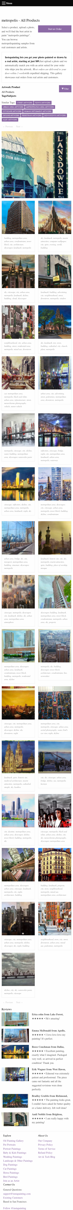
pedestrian (50, 396)
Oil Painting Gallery (13, 1140)
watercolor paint (25, 457)
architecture (18, 244)
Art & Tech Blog (46, 1156)
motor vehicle (16, 406)
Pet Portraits (9, 1144)
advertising (62, 292)
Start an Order (55, 29)
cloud (14, 298)
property (52, 622)
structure (15, 565)
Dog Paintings (10, 1164)
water (6, 453)
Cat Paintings (9, 1168)
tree (54, 342)
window (63, 298)
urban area (8, 241)
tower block (55, 511)
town (59, 342)
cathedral (53, 346)
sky (42, 238)
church (64, 346)
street (60, 295)
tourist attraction (57, 561)
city (11, 244)
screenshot (45, 676)
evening (53, 244)
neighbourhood (51, 295)
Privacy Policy (45, 1144)
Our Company (45, 1140)
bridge (60, 450)
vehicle (7, 406)
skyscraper (8, 247)
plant (43, 349)
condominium (20, 241)
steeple (7, 787)
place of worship (60, 565)
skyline (25, 295)
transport (8, 561)
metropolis (27, 247)
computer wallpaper (58, 241)
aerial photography (49, 730)
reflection (44, 450)
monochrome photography (15, 403)
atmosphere (9, 622)
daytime (11, 831)
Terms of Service (46, 1148)
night (43, 453)
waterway (54, 460)
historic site (54, 558)
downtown (45, 298)
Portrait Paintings (12, 1148)
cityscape (11, 292)
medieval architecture (13, 780)
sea (55, 780)
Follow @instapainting (14, 1208)
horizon (44, 784)
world (59, 244)
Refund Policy (45, 1152)
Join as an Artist (11, 1180)
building (7, 238)
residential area (24, 346)
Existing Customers (13, 1197)
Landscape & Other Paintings (18, 1160)
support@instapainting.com (17, 1193)
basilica (17, 787)
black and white (20, 396)
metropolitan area (19, 238)
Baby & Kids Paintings (14, 1152)
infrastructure (20, 400)
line (65, 672)
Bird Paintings (10, 1176)
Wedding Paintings (12, 1156)
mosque (44, 568)
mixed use (18, 349)
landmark (17, 247)
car (5, 393)
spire (47, 244)
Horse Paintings (11, 1172)
